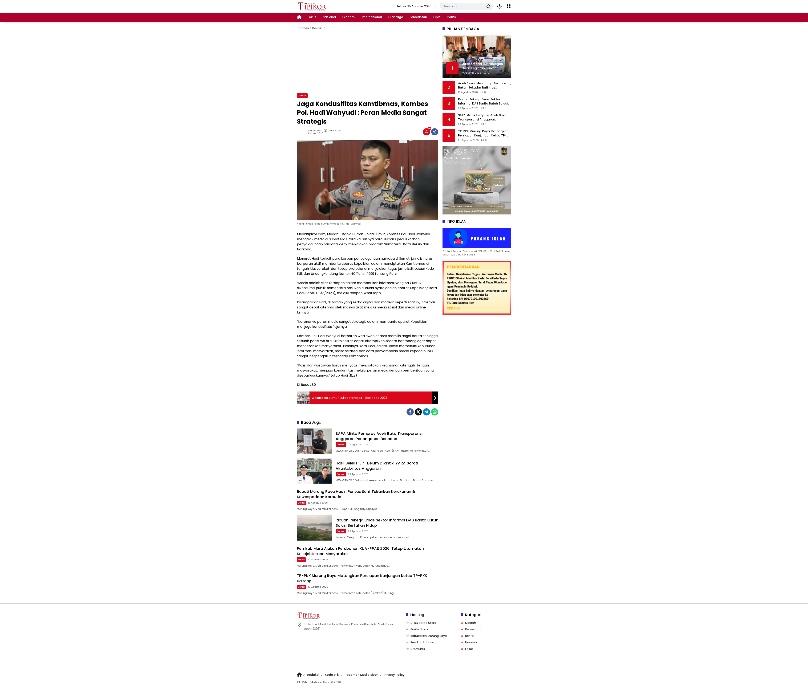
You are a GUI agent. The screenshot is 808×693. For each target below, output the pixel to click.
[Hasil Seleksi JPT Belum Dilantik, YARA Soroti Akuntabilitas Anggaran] (314, 471)
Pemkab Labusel (422, 642)
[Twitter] (418, 411)
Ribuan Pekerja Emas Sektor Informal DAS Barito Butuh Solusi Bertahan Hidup (483, 101)
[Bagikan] (434, 131)
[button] (488, 6)
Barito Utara (419, 629)
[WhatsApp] (434, 411)
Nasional (471, 642)
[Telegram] (426, 411)
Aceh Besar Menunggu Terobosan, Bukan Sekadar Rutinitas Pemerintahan (484, 85)
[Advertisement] (367, 61)
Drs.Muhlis (418, 649)
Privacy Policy (394, 675)
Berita (301, 502)
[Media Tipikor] (312, 6)
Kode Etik (332, 675)
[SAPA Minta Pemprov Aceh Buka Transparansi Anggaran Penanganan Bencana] (314, 441)
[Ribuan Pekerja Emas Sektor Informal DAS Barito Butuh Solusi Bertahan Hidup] (314, 528)
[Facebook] (410, 411)
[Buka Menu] (508, 6)
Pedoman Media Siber (361, 675)
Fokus (469, 649)
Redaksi (313, 675)
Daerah (302, 95)
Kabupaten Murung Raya (429, 636)
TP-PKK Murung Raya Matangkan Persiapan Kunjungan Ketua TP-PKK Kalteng (483, 133)
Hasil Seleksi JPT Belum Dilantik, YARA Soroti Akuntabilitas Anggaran (377, 465)
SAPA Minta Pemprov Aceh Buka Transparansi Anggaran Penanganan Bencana (379, 436)
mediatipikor (314, 131)
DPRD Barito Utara (423, 623)
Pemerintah (473, 629)
